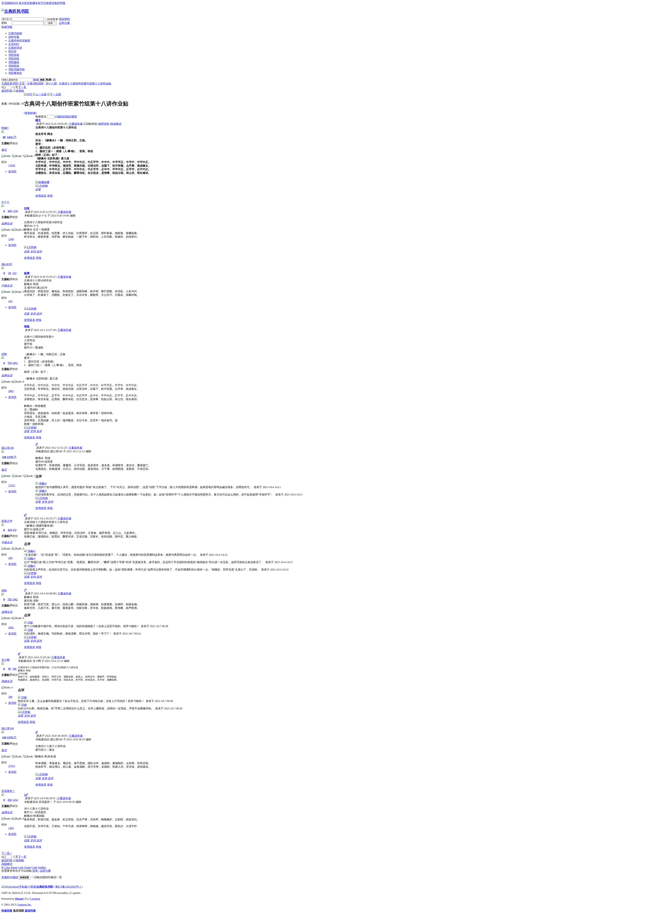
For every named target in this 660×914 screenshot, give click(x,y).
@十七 (5, 202)
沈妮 (30, 622)
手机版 (23, 886)
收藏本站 (35, 3)
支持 (33, 251)
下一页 (22, 87)
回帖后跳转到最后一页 (48, 877)
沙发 (27, 208)
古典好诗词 (15, 47)
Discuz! (19, 898)
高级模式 (6, 864)
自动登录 (52, 19)
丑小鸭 (5, 659)
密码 (4, 23)
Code (34, 867)
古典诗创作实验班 (19, 40)
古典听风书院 (9, 83)
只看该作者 (76, 123)
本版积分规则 (9, 877)
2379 (9, 457)
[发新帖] (18, 90)
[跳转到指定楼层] (66, 116)
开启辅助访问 (9, 3)
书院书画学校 (16, 69)
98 (4, 137)
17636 (11, 165)
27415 (11, 485)
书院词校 (13, 58)
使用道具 (40, 195)
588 (14, 668)
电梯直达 (40, 116)
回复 (38, 189)
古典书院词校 (35, 83)
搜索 (36, 79)
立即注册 (64, 23)
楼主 (38, 120)
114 (10, 530)
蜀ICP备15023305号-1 (68, 886)
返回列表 (6, 90)
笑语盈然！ (8, 791)
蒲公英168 (7, 447)
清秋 (4, 354)
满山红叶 (6, 264)
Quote (27, 867)
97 (9, 668)
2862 (15, 363)
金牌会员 (6, 223)
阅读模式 (116, 123)
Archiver (13, 886)
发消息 (12, 171)
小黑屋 (32, 886)
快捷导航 (6, 26)
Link (20, 867)
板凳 (27, 273)
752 (10, 363)
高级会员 (6, 681)
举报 (50, 195)
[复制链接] (30, 113)
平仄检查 (46, 3)
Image (14, 867)
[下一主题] (54, 94)
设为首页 (24, 3)
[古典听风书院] (15, 11)
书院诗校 (13, 55)
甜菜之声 (6, 521)
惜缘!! (5, 127)
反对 (39, 251)
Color (7, 867)
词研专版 (13, 36)
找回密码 (64, 19)
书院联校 (13, 65)
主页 (13, 44)
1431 (9, 137)
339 (4, 457)
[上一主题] (40, 94)
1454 (15, 800)
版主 (4, 149)
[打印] (28, 94)
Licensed (35, 898)
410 (14, 273)
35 (9, 273)
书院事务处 (15, 73)
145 (10, 211)
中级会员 (6, 285)
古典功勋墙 (15, 33)
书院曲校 (13, 62)
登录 (35, 870)
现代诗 (12, 51)
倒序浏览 (103, 123)
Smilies (42, 867)
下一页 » (6, 853)
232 (10, 800)
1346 (15, 211)
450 (14, 530)
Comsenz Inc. (24, 904)
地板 (27, 326)
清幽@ (43, 483)
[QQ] (4, 886)
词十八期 (51, 83)
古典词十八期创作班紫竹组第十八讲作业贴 (85, 83)
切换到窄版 (58, 3)
